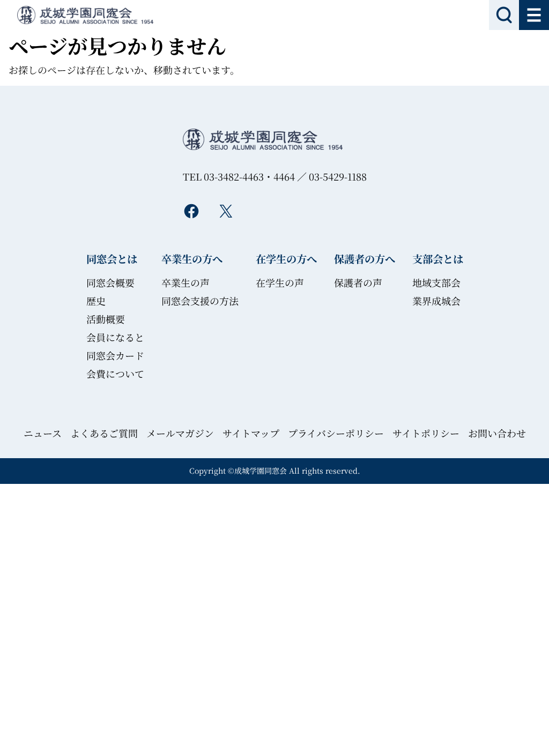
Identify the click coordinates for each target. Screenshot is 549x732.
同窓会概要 (110, 282)
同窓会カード (115, 355)
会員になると (115, 337)
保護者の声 (358, 282)
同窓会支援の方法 (200, 300)
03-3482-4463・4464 (249, 176)
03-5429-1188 (338, 176)
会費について (115, 373)
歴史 (96, 300)
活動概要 (105, 319)
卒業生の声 (185, 282)
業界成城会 (436, 300)
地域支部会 (436, 282)
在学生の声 (280, 282)
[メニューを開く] (534, 15)
